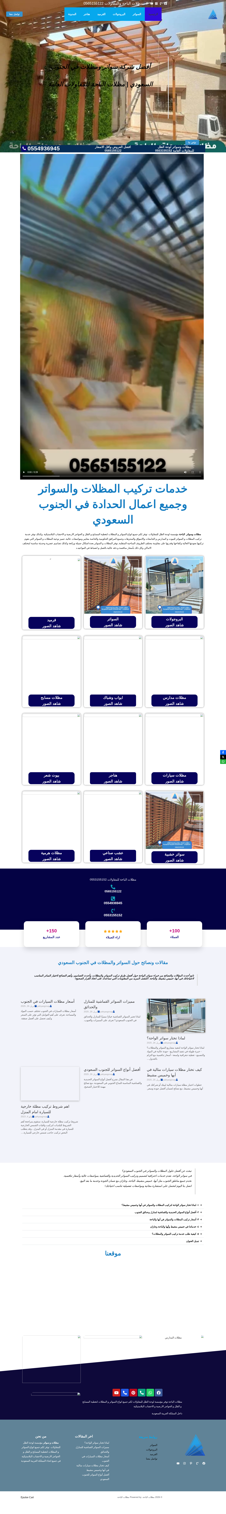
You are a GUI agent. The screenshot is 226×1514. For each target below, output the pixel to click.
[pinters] (147, 3)
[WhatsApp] (223, 761)
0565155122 (113, 891)
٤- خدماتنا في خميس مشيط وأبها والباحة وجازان (174, 1226)
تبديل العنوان (192, 1241)
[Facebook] (165, 3)
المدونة (72, 14)
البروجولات (119, 14)
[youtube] (151, 3)
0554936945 (113, 903)
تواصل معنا (151, 1458)
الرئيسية (153, 14)
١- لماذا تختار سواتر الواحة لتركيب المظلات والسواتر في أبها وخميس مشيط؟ (160, 1205)
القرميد (101, 14)
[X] (223, 757)
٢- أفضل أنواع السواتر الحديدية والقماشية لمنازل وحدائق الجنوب (167, 1212)
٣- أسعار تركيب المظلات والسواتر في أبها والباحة (174, 1219)
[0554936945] (113, 898)
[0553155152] (113, 910)
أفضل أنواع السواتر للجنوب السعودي (112, 1069)
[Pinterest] (191, 1463)
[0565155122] (113, 887)
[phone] (161, 3)
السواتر (137, 14)
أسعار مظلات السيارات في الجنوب (48, 1001)
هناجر (87, 14)
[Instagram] (156, 3)
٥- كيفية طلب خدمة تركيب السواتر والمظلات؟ (175, 1234)
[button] (14, 14)
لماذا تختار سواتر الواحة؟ (166, 1038)
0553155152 (113, 915)
